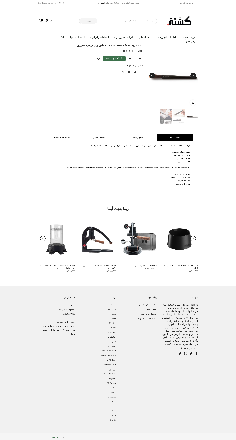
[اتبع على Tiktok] (180, 353)
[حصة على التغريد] (135, 72)
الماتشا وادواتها (77, 37)
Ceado (113, 392)
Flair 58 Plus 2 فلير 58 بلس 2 (145, 266)
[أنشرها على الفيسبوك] (141, 72)
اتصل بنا (72, 305)
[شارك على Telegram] (129, 72)
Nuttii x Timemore (108, 355)
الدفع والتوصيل (137, 137)
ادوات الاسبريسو (124, 37)
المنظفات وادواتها (100, 37)
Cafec (114, 314)
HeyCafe (112, 323)
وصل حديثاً (190, 41)
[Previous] (193, 75)
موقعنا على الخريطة (186, 3)
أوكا (114, 406)
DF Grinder (111, 383)
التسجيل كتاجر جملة (149, 314)
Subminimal (111, 397)
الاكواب (60, 37)
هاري (114, 342)
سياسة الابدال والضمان (61, 137)
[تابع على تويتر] (191, 353)
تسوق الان (100, 3)
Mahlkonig (112, 309)
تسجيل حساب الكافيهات (147, 319)
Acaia (114, 411)
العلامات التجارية (168, 37)
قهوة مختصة (189, 37)
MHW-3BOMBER (109, 374)
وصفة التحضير (99, 137)
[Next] (152, 75)
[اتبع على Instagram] (185, 353)
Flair (114, 319)
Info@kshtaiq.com (44, 3)
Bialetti (113, 420)
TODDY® (112, 332)
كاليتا (114, 415)
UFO (114, 402)
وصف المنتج (175, 137)
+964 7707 (58, 3)
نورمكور (112, 369)
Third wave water (109, 365)
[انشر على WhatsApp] (123, 72)
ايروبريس (112, 346)
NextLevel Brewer (109, 351)
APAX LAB (111, 360)
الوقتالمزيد (112, 337)
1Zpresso (112, 378)
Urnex (113, 328)
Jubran (113, 305)
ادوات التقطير (146, 37)
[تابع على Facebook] (196, 353)
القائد (114, 388)
